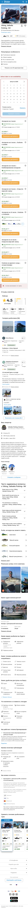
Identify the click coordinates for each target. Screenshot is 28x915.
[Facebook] (10, 894)
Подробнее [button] (4, 743)
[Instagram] (17, 894)
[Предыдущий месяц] (24, 81)
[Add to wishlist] (25, 25)
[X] (13, 894)
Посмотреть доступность (10, 136)
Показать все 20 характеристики (14, 67)
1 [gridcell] (10, 102)
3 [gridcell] (17, 102)
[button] (14, 108)
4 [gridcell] (20, 102)
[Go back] (2, 2)
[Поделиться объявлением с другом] (21, 25)
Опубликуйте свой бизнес (14, 880)
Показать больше (7, 697)
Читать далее (5, 384)
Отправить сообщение (14, 477)
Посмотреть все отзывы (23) (13, 418)
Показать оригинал (15, 355)
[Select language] (16, 884)
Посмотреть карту (6, 32)
